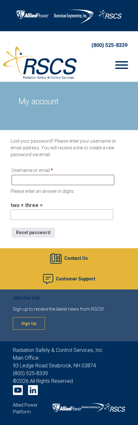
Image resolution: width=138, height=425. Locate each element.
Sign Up (29, 323)
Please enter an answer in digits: (42, 191)
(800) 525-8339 (109, 45)
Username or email (41, 170)
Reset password (33, 232)
